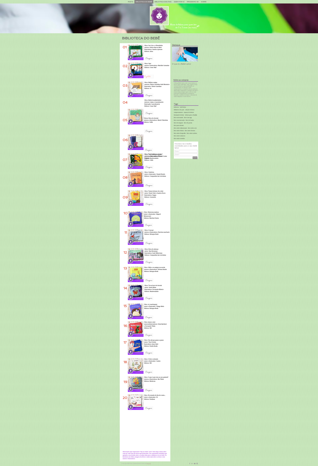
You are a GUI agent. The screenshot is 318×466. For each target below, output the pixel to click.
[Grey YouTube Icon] (195, 464)
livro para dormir (179, 125)
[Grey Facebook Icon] (190, 464)
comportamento (178, 112)
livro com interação (179, 120)
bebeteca (176, 107)
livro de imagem (178, 123)
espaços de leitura (189, 112)
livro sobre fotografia (180, 133)
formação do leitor (179, 115)
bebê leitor (183, 107)
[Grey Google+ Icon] (192, 464)
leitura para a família (191, 115)
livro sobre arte (192, 128)
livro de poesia (188, 123)
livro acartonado (178, 117)
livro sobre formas (190, 130)
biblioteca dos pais (179, 110)
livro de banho (190, 120)
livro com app (188, 117)
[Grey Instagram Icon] (197, 464)
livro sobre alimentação (180, 128)
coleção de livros (189, 110)
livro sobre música (192, 133)
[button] (148, 76)
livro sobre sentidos (179, 138)
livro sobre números (179, 136)
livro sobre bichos (179, 130)
